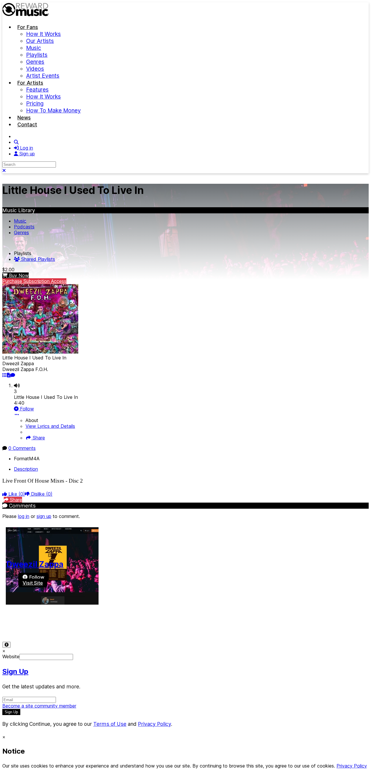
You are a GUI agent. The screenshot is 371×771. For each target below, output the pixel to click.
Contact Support (120, 626)
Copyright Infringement (167, 626)
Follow (26, 409)
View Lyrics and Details (50, 426)
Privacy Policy (51, 626)
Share (38, 438)
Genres (21, 232)
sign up (44, 516)
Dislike (41, 494)
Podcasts (24, 227)
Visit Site (33, 583)
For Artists (30, 83)
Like (16, 494)
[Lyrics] (8, 375)
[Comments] (12, 375)
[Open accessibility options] (6, 645)
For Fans (27, 27)
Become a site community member (39, 706)
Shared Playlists (37, 259)
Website (10, 656)
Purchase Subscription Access (34, 281)
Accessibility (85, 626)
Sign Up (15, 671)
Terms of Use (16, 626)
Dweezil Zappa (34, 564)
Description (26, 469)
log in (23, 516)
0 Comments (22, 448)
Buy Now (18, 275)
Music (20, 221)
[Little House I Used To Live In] (4, 375)
